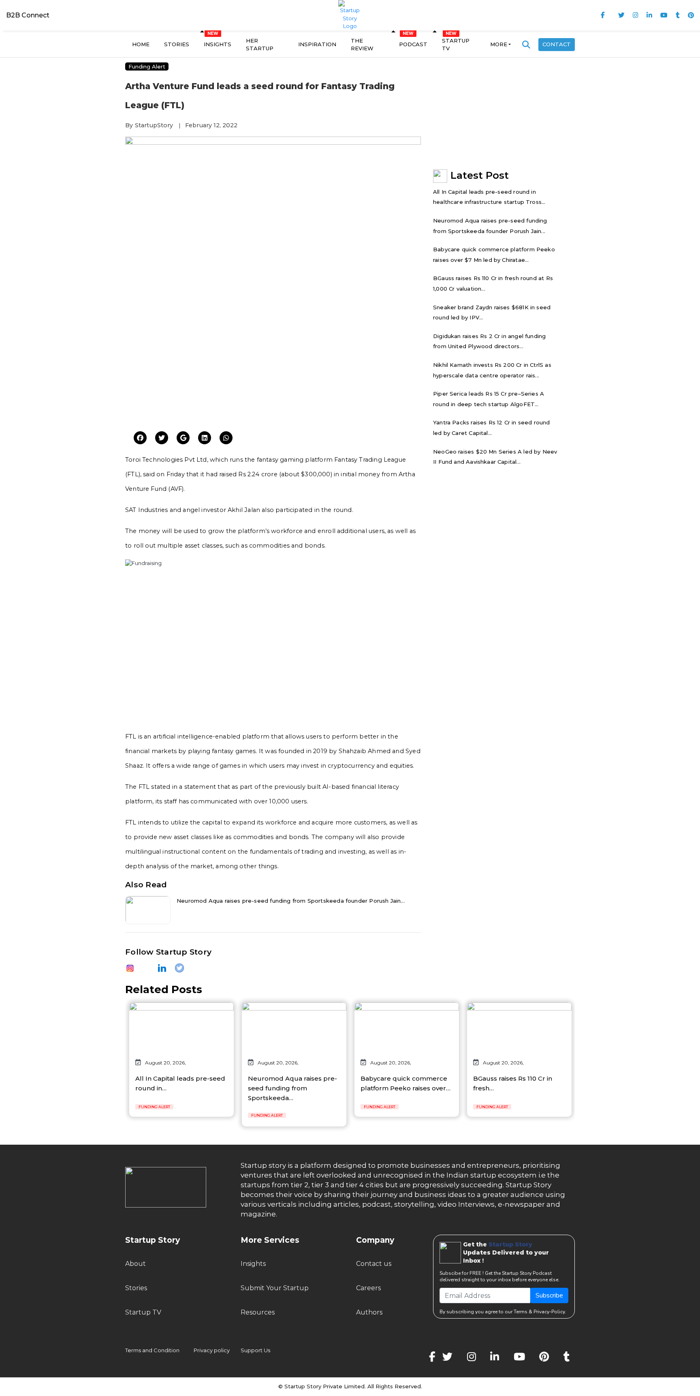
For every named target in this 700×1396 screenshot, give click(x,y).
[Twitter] (140, 438)
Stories (176, 44)
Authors (369, 1312)
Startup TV (456, 44)
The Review (362, 44)
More (498, 44)
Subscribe (549, 1295)
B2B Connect (27, 15)
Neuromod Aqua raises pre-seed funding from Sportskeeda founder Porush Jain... (291, 900)
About (135, 1264)
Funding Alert (146, 66)
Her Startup (259, 44)
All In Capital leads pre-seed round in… (180, 1083)
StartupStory (154, 125)
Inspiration (317, 44)
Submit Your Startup (275, 1288)
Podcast (413, 44)
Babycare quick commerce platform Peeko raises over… (405, 1083)
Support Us (250, 1350)
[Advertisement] (273, 363)
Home (140, 44)
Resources (258, 1312)
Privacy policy (212, 1350)
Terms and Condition (152, 1350)
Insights (217, 44)
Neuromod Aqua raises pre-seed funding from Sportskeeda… (292, 1088)
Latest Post (479, 175)
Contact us (373, 1264)
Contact (556, 44)
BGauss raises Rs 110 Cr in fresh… (512, 1083)
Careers (368, 1288)
